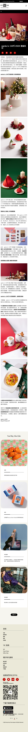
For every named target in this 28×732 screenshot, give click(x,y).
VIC (4, 649)
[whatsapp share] (15, 53)
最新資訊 (5, 634)
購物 (4, 636)
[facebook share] (2, 53)
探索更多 (21, 1)
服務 (4, 665)
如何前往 (5, 663)
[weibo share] (11, 53)
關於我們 (5, 661)
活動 (4, 632)
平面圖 (4, 668)
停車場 (4, 640)
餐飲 (4, 638)
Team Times (6, 651)
